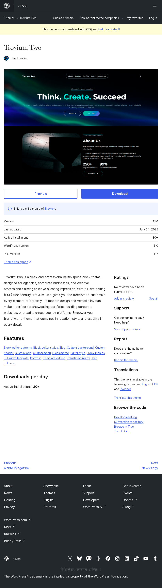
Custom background (80, 347)
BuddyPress (14, 541)
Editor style (78, 353)
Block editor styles (45, 347)
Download (120, 194)
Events (127, 493)
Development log (125, 417)
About (8, 486)
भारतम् (17, 559)
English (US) (150, 384)
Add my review (124, 298)
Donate (129, 500)
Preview (41, 194)
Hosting (9, 500)
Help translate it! (109, 29)
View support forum (127, 329)
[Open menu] (155, 6)
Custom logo (23, 353)
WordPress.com (17, 520)
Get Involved (131, 486)
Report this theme (126, 360)
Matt (9, 527)
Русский (125, 389)
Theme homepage (16, 262)
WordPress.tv (94, 507)
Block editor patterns (18, 347)
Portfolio (35, 358)
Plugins (48, 500)
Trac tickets (122, 431)
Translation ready (78, 358)
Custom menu (42, 353)
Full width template (16, 358)
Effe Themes (19, 58)
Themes (9, 18)
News (8, 493)
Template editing (54, 358)
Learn (87, 486)
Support (88, 493)
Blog (62, 347)
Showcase (51, 486)
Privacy (9, 507)
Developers (91, 500)
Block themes (96, 353)
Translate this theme (127, 397)
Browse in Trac (124, 426)
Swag (128, 507)
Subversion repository (128, 421)
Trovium (50, 208)
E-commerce (60, 353)
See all (153, 298)
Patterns (49, 507)
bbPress (12, 534)
